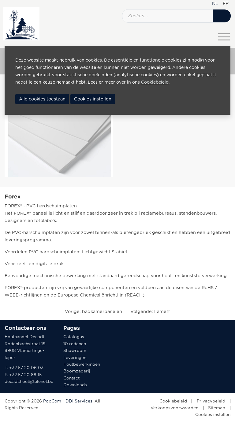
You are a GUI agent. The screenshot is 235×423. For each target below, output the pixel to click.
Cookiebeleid (173, 401)
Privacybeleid (211, 401)
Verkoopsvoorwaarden (174, 408)
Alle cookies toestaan (42, 99)
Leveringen (74, 358)
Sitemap (216, 408)
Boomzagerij (76, 371)
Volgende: (150, 311)
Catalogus (73, 337)
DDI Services (78, 401)
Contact (71, 378)
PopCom (52, 401)
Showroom (74, 351)
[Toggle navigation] (224, 37)
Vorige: (93, 311)
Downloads (75, 385)
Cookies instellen (212, 415)
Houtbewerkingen (81, 364)
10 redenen (74, 344)
